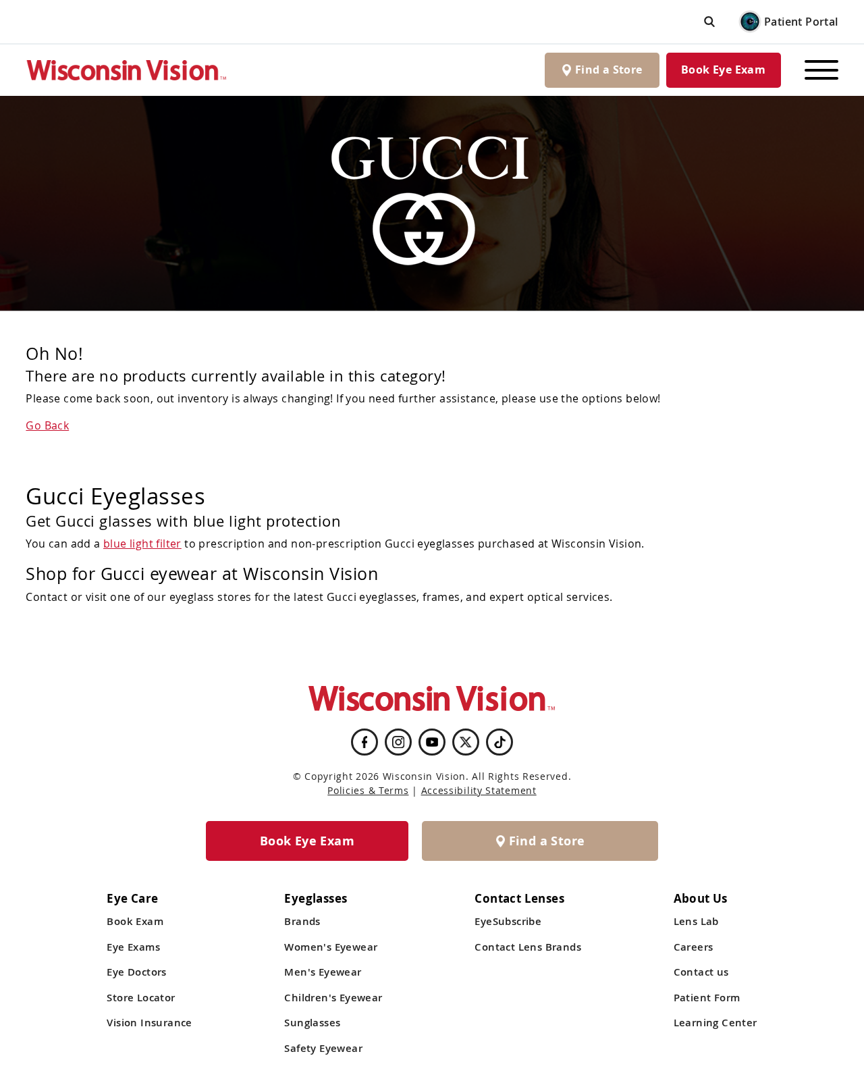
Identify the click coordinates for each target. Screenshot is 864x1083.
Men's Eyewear (322, 972)
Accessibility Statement (479, 790)
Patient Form (707, 997)
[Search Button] (709, 21)
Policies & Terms (367, 790)
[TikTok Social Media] (500, 742)
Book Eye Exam (723, 69)
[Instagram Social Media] (398, 742)
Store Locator (141, 997)
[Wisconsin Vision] (127, 70)
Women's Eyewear (330, 947)
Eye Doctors (136, 972)
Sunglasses (312, 1022)
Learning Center (715, 1022)
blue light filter (142, 543)
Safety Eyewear (323, 1048)
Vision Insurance (149, 1022)
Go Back (47, 425)
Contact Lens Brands (528, 947)
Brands (302, 921)
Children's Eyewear (333, 997)
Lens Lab (696, 921)
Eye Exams (133, 947)
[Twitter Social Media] (465, 742)
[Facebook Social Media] (364, 742)
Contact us (701, 972)
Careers (693, 947)
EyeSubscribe (508, 921)
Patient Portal (801, 21)
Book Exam (135, 921)
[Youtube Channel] (432, 742)
